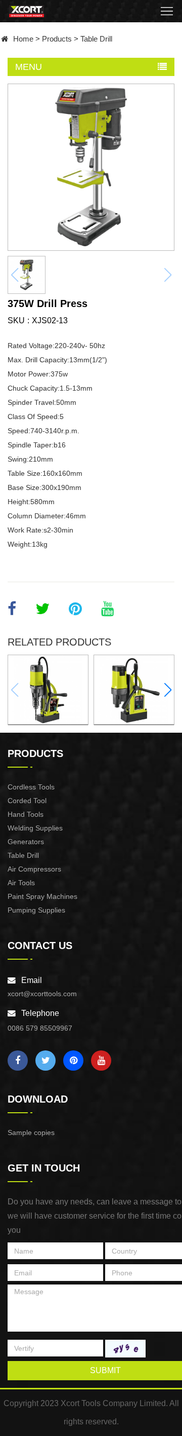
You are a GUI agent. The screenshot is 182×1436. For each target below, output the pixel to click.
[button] (167, 690)
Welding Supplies (35, 828)
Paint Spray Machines (42, 896)
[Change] (125, 1348)
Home (23, 38)
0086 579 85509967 (40, 1028)
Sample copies (31, 1132)
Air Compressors (34, 869)
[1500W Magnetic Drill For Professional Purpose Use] (134, 689)
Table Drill (96, 38)
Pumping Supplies (36, 910)
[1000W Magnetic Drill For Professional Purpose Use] (48, 689)
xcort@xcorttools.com (42, 994)
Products (57, 38)
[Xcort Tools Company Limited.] (26, 11)
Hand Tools (25, 814)
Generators (26, 842)
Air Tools (21, 883)
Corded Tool (27, 801)
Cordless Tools (31, 787)
